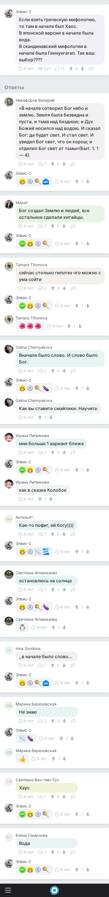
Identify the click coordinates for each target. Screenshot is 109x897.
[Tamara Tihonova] (10, 266)
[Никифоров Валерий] (10, 102)
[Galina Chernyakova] (10, 349)
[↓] (81, 68)
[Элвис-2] (10, 13)
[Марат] (10, 204)
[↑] (71, 68)
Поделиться (91, 68)
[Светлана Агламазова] (10, 574)
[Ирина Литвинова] (10, 437)
